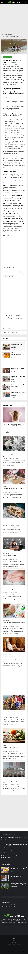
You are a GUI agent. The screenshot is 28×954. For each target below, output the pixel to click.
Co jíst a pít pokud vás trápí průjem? (9, 850)
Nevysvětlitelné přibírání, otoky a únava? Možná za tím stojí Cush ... (18, 378)
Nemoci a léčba (6, 486)
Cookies (14, 942)
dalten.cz (14, 906)
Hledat (24, 896)
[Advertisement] (14, 18)
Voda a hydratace (9, 34)
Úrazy (5, 276)
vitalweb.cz (3, 905)
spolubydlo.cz (21, 905)
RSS (14, 946)
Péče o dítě (5, 587)
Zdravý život (10, 276)
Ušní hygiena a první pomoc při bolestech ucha (13, 589)
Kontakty (14, 940)
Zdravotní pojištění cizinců (9, 714)
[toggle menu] (2, 2)
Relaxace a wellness (7, 274)
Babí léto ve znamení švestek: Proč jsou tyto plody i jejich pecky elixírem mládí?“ (18, 885)
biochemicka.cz (14, 905)
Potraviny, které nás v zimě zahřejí (10, 747)
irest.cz (10, 906)
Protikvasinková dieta (8, 522)
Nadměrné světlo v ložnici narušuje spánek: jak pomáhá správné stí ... (17, 346)
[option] (14, 417)
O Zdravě (14, 938)
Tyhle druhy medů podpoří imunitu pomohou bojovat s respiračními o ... (17, 354)
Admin (14, 948)
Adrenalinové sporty (18, 274)
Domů (2, 34)
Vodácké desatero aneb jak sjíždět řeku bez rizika (11, 36)
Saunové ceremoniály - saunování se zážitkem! (13, 656)
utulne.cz (8, 905)
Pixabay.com (9, 235)
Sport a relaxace (16, 271)
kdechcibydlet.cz (4, 906)
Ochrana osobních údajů (14, 944)
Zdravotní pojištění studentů (9, 555)
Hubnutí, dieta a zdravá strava (10, 332)
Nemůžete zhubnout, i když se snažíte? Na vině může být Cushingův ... (18, 394)
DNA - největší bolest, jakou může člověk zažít (13, 488)
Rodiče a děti (6, 553)
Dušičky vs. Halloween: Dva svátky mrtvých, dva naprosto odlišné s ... (17, 370)
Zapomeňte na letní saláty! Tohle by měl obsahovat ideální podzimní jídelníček (19, 868)
